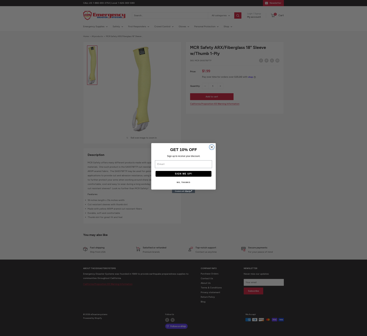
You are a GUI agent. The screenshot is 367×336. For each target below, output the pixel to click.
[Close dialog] (211, 147)
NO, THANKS (183, 182)
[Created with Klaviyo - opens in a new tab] (183, 191)
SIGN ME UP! (183, 174)
